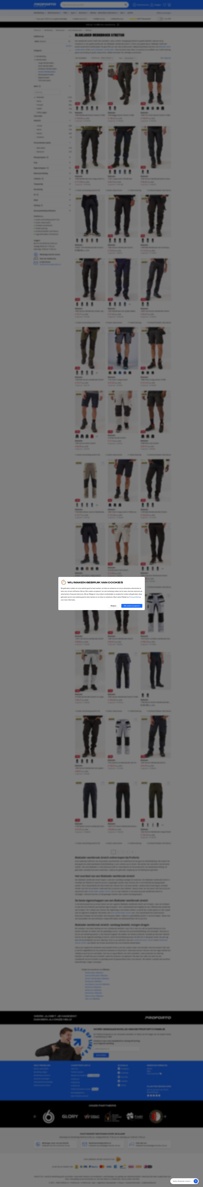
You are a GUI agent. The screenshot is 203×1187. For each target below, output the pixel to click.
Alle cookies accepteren (132, 606)
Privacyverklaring (135, 597)
